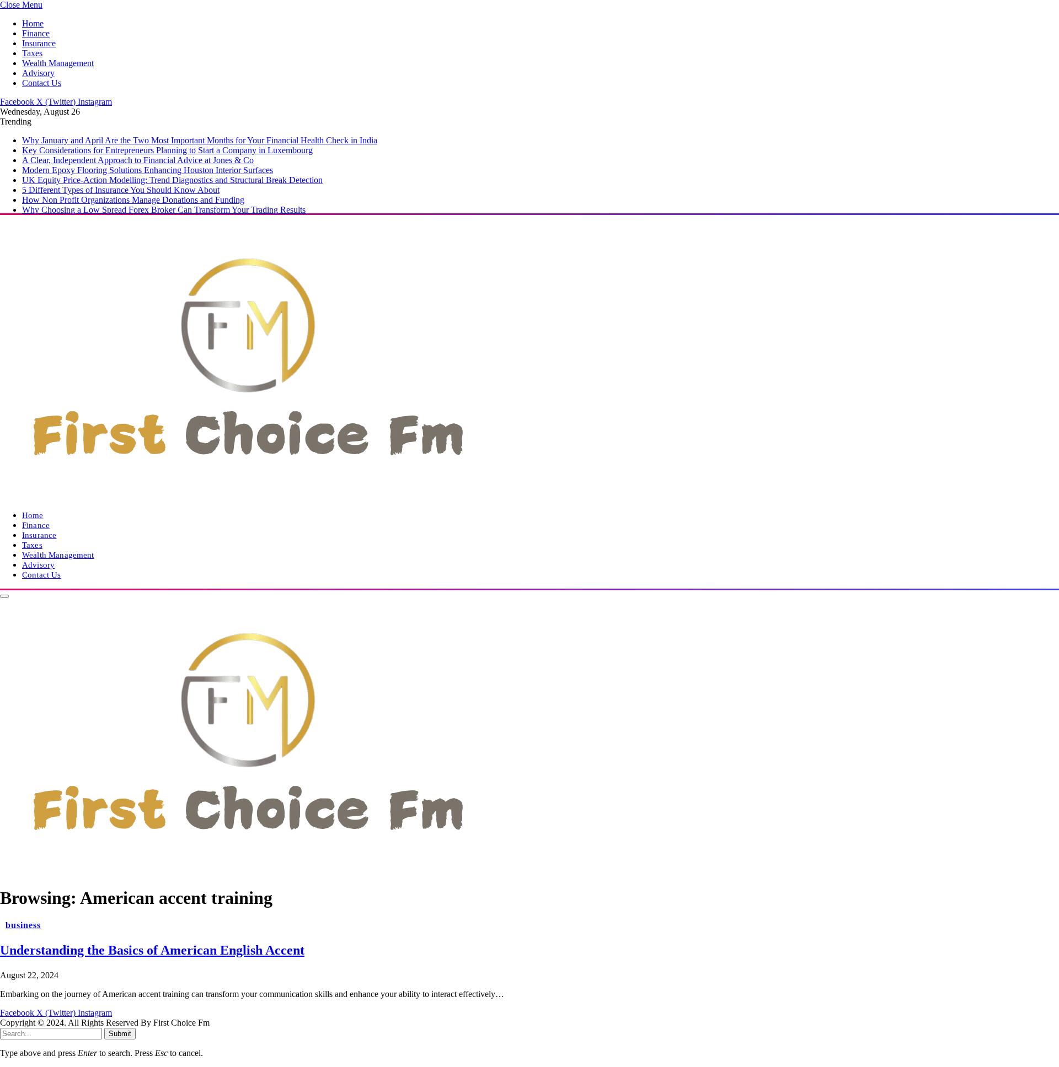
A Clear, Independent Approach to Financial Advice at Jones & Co (138, 160)
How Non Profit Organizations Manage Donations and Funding (133, 199)
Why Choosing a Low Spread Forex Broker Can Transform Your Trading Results (164, 209)
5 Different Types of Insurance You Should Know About (121, 190)
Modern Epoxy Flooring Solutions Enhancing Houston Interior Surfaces (147, 170)
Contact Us (41, 83)
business (23, 925)
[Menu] (4, 596)
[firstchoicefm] (248, 496)
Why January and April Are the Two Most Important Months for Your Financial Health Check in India (199, 140)
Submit (120, 1034)
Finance (36, 33)
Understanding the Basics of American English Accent (152, 950)
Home (33, 23)
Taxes (32, 53)
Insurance (39, 43)
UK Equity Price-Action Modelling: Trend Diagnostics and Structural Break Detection (172, 180)
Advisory (38, 73)
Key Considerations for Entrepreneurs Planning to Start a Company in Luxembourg (167, 150)
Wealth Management (58, 63)
